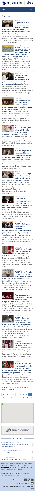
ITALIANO (14, 473)
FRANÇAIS (4, 475)
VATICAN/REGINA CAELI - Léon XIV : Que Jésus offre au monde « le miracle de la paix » (17, 252)
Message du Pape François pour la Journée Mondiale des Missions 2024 (14, 445)
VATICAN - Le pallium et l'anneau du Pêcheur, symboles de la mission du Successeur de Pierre (17, 154)
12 (11, 398)
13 (15, 398)
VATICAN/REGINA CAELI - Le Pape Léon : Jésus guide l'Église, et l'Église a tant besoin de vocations (17, 275)
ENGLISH (20, 473)
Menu (4, 9)
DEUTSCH (10, 475)
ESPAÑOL (25, 473)
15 (23, 398)
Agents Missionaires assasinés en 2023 (13, 459)
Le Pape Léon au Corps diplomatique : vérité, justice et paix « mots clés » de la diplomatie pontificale (16, 177)
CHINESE (16, 475)
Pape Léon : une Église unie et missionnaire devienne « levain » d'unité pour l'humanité (16, 131)
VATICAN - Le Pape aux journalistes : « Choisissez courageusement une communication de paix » (16, 228)
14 (19, 398)
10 (3, 398)
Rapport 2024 (5, 453)
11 (7, 398)
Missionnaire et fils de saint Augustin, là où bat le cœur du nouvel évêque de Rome (17, 298)
